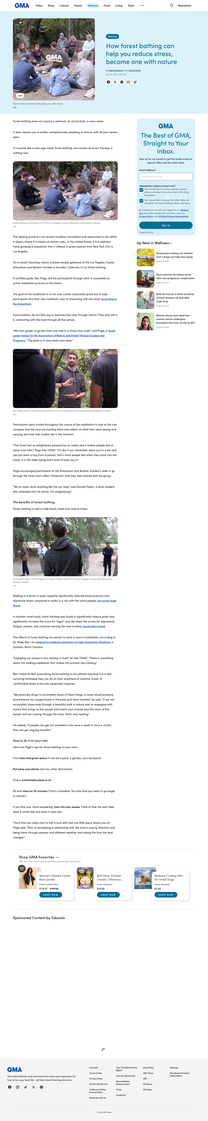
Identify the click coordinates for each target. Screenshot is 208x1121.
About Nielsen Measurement (123, 1082)
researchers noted (93, 626)
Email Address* (147, 170)
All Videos (147, 1083)
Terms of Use (95, 1072)
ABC (145, 1078)
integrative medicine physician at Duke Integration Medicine (73, 642)
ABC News (148, 1072)
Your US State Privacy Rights (126, 1069)
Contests (93, 1067)
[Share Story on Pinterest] (121, 82)
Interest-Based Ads (125, 1075)
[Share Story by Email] (128, 82)
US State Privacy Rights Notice (173, 216)
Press (119, 1089)
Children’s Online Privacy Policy (97, 1091)
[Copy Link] (135, 82)
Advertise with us (97, 1097)
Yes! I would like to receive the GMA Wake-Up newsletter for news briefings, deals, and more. (167, 202)
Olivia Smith (135, 70)
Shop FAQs (148, 1067)
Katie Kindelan (116, 70)
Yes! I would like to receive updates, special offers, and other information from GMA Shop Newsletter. (166, 192)
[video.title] (54, 59)
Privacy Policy (146, 216)
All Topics (147, 1089)
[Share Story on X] (115, 82)
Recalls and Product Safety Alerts (180, 1074)
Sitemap (174, 1067)
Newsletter (184, 5)
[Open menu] (142, 5)
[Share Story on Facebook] (108, 82)
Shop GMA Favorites (36, 856)
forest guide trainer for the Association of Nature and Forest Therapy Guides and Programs (64, 335)
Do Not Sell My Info (98, 1083)
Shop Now (50, 894)
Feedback (121, 1094)
